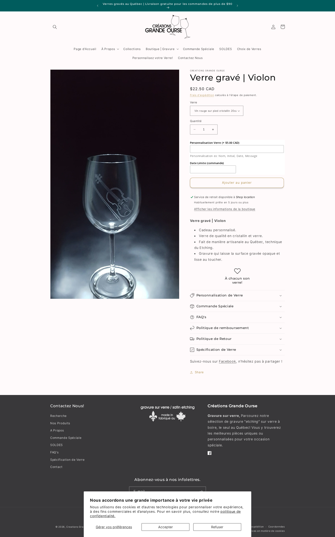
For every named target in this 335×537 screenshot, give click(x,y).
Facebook (227, 361)
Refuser (217, 527)
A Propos (57, 430)
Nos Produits (60, 423)
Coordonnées (276, 526)
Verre (193, 102)
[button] (55, 26)
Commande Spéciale (65, 438)
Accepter (165, 527)
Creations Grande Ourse (81, 526)
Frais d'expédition (202, 95)
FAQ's (54, 452)
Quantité (196, 121)
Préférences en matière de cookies (263, 530)
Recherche (58, 416)
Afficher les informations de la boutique (224, 209)
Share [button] (199, 372)
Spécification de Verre (67, 460)
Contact (56, 467)
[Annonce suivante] (237, 6)
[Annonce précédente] (97, 6)
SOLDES (56, 445)
